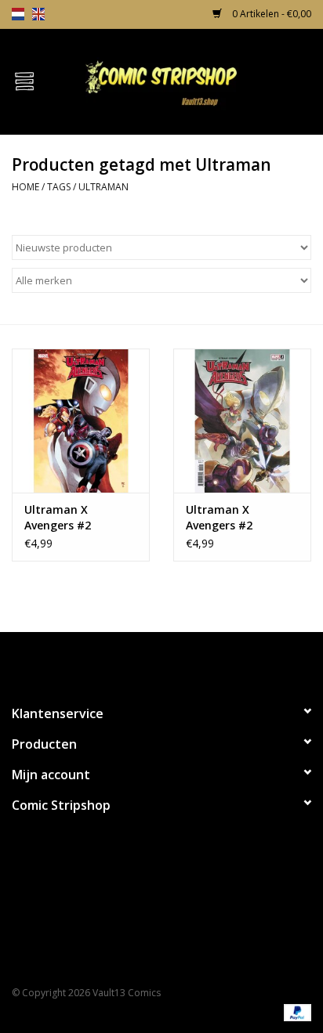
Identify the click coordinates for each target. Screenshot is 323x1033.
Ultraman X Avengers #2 (57, 517)
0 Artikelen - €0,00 (270, 13)
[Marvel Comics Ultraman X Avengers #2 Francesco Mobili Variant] (242, 421)
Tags (59, 186)
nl (18, 14)
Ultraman (103, 186)
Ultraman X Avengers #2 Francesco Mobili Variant (231, 517)
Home (25, 186)
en (38, 14)
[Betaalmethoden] (294, 1011)
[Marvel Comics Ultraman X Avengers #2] (81, 421)
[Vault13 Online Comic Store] (185, 80)
